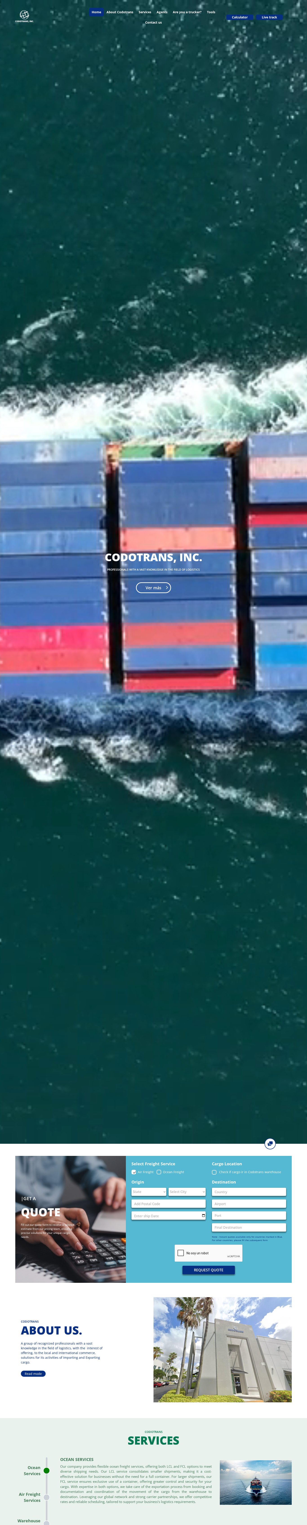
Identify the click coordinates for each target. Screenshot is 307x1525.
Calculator (240, 17)
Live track (269, 17)
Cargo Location (227, 1163)
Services (145, 12)
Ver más (153, 587)
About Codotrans (120, 12)
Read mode (33, 1374)
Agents (162, 12)
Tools (211, 12)
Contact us (153, 22)
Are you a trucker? (187, 12)
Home (96, 12)
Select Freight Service (153, 1163)
